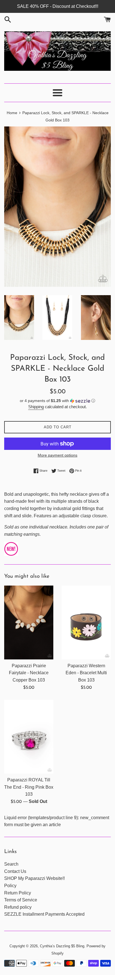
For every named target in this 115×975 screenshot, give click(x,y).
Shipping (36, 406)
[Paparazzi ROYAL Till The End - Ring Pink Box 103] (28, 737)
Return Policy (17, 893)
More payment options (57, 455)
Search (11, 864)
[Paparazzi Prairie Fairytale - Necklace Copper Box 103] (28, 622)
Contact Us (15, 871)
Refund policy (18, 907)
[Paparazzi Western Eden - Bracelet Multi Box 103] (86, 622)
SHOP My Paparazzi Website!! (34, 878)
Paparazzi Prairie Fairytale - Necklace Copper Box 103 (29, 672)
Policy (10, 885)
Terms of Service (20, 900)
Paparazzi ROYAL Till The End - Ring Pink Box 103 (28, 787)
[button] (57, 400)
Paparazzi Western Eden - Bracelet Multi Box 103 (86, 672)
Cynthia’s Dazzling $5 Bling (62, 946)
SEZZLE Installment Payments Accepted (44, 914)
